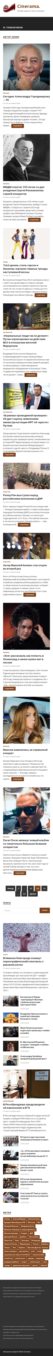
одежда (31, 1258)
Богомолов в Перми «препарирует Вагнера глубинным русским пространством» (31, 1001)
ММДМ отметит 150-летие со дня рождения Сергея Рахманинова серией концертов (23, 190)
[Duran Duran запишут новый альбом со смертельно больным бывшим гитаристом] (26, 811)
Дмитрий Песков (10, 1237)
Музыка (6, 93)
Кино (17, 1240)
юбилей (44, 1265)
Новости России (10, 1244)
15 (44, 888)
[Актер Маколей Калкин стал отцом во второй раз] (26, 547)
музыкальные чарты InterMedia (17, 1255)
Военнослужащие (11, 1233)
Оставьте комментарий (11, 103)
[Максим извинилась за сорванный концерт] (26, 721)
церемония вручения (21, 1265)
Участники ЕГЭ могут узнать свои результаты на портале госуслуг (34, 1196)
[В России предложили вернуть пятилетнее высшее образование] (10, 1188)
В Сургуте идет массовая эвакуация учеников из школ (34, 1138)
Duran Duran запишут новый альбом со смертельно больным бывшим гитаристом (26, 843)
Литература (7, 332)
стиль (45, 1262)
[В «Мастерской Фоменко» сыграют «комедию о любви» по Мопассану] (10, 1050)
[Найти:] (26, 910)
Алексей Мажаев (19, 1219)
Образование (8, 1101)
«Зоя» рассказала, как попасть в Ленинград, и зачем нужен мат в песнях (23, 659)
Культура (6, 492)
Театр (5, 954)
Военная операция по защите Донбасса (19, 1230)
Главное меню (14, 27)
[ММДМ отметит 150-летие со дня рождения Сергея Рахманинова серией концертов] (26, 158)
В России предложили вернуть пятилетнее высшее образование (34, 1181)
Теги (14, 1248)
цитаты (35, 1265)
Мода (5, 262)
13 (31, 888)
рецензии (40, 1258)
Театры (7, 1248)
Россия (36, 1244)
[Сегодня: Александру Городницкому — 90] (26, 68)
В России (31, 1222)
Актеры (7, 1219)
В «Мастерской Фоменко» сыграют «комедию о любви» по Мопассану (34, 1044)
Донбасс (23, 1237)
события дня (35, 1262)
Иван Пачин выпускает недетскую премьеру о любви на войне (35, 1030)
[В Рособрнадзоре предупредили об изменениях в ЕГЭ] (26, 1099)
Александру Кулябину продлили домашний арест (33, 1057)
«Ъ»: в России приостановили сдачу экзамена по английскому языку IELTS (35, 1153)
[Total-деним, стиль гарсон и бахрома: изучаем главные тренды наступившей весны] (26, 244)
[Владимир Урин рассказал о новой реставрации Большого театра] (10, 1022)
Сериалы (44, 1244)
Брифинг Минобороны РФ (14, 1222)
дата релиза (23, 1251)
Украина (21, 1248)
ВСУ (39, 1222)
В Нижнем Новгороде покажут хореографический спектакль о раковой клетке (23, 961)
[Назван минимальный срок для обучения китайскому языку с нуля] (10, 1173)
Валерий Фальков (11, 1226)
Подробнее (17, 126)
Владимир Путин (27, 1226)
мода (39, 1251)
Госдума (24, 1233)
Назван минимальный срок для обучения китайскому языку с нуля (33, 1167)
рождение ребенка (11, 1262)
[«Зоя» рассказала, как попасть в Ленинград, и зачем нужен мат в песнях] (26, 627)
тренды (7, 1265)
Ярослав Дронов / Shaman (37, 1248)
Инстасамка (33, 1237)
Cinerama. (28, 6)
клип (33, 1251)
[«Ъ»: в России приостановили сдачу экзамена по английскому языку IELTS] (10, 1159)
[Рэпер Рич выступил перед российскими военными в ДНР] (26, 477)
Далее (33, 894)
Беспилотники (34, 1219)
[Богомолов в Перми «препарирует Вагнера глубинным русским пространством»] (10, 1005)
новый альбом (38, 1255)
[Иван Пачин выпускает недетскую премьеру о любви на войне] (10, 1036)
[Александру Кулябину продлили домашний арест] (10, 1065)
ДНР (31, 1233)
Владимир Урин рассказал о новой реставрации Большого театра (34, 1016)
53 (24, 894)
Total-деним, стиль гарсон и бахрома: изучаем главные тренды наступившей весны (25, 268)
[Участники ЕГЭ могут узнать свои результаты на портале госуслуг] (10, 1202)
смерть (24, 1262)
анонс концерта (10, 1251)
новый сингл (20, 1258)
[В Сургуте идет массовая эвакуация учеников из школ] (10, 1145)
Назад (10, 888)
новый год (8, 1258)
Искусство (8, 1240)
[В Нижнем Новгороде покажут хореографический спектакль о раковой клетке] (26, 952)
